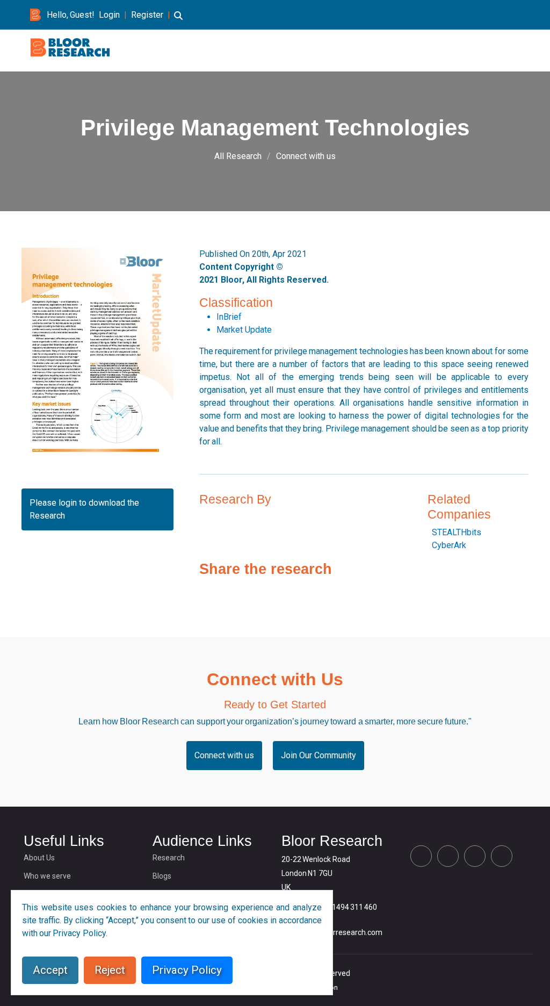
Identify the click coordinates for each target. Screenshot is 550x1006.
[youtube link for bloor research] (516, 15)
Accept (50, 970)
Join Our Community (318, 755)
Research (169, 857)
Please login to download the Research (84, 509)
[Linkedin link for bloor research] (482, 15)
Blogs (162, 876)
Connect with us (306, 156)
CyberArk (449, 545)
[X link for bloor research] (465, 15)
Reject (110, 970)
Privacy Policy (187, 970)
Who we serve (47, 876)
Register (147, 15)
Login (109, 15)
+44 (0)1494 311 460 (342, 907)
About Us (39, 857)
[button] (178, 20)
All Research (238, 156)
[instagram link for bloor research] (499, 15)
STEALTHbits (456, 532)
